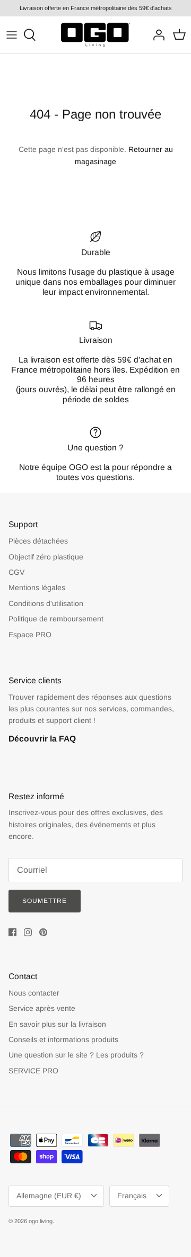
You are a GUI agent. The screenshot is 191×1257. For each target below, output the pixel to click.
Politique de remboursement (55, 618)
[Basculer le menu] (11, 35)
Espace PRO (29, 634)
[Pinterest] (43, 932)
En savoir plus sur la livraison (57, 1024)
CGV (16, 572)
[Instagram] (28, 932)
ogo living (41, 1221)
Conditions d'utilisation (45, 603)
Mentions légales (36, 587)
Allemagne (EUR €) (48, 1195)
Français (131, 1195)
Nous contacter (33, 993)
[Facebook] (12, 932)
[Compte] (156, 35)
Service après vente (41, 1008)
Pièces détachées (38, 541)
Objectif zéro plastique (45, 557)
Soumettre (44, 901)
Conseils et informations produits (63, 1039)
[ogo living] (95, 35)
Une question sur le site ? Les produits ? (76, 1055)
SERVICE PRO (33, 1070)
